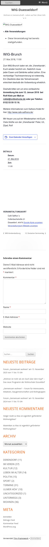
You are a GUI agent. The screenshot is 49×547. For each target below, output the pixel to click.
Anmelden (7, 517)
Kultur (8, 468)
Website (7, 326)
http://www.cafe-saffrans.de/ (20, 112)
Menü (44, 2)
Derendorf (10, 459)
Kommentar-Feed (10, 523)
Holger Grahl (8, 416)
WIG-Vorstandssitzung (13, 233)
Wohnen (8, 501)
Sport (7, 480)
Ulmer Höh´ (10, 489)
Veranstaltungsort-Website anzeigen (23, 225)
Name (7, 307)
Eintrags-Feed (9, 520)
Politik (7, 476)
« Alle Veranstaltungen (14, 31)
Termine (8, 485)
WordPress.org (9, 526)
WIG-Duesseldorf (24, 10)
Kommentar (9, 277)
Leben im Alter (12, 472)
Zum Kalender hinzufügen (20, 137)
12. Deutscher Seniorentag (34, 233)
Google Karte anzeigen (33, 222)
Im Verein (9, 464)
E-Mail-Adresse (11, 317)
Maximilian (7, 425)
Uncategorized (13, 493)
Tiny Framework (21, 538)
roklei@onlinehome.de (14, 98)
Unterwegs (10, 497)
